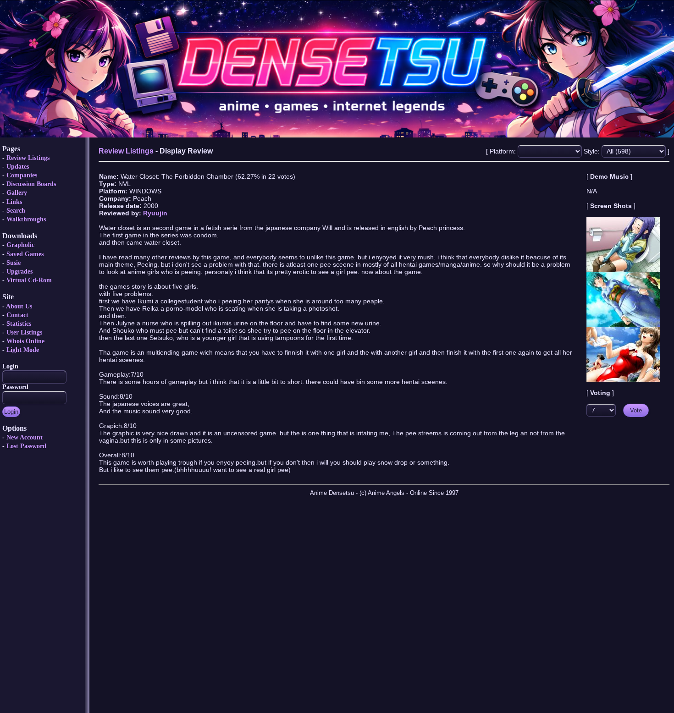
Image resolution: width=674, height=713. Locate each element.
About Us (19, 306)
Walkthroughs (26, 219)
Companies (21, 175)
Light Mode (22, 349)
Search (15, 210)
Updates (17, 166)
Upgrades (19, 271)
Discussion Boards (31, 184)
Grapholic (20, 244)
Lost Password (26, 446)
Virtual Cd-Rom (29, 280)
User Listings (24, 332)
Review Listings (28, 157)
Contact (17, 315)
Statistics (18, 323)
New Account (24, 437)
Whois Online (25, 341)
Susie (13, 262)
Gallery (16, 192)
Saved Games (25, 254)
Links (14, 201)
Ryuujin (155, 213)
